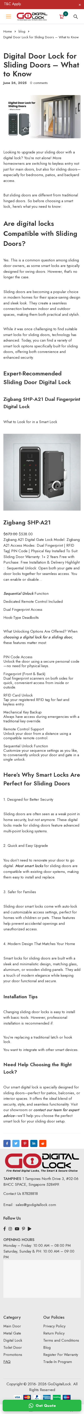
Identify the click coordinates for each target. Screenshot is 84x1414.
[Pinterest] (24, 1143)
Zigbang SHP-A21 (27, 522)
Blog (47, 1347)
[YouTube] (17, 1229)
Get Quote (46, 1405)
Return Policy (54, 1333)
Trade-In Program (57, 1361)
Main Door (12, 1326)
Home (7, 31)
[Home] (32, 16)
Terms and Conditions (61, 1340)
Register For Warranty (61, 1354)
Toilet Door (12, 1347)
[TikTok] (29, 1229)
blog (22, 31)
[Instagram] (10, 1229)
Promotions (12, 1354)
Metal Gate (12, 1333)
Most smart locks (29, 865)
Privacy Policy (54, 1326)
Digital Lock (12, 1340)
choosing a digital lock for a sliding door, (38, 637)
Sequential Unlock (18, 593)
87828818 (30, 1193)
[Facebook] (7, 1143)
